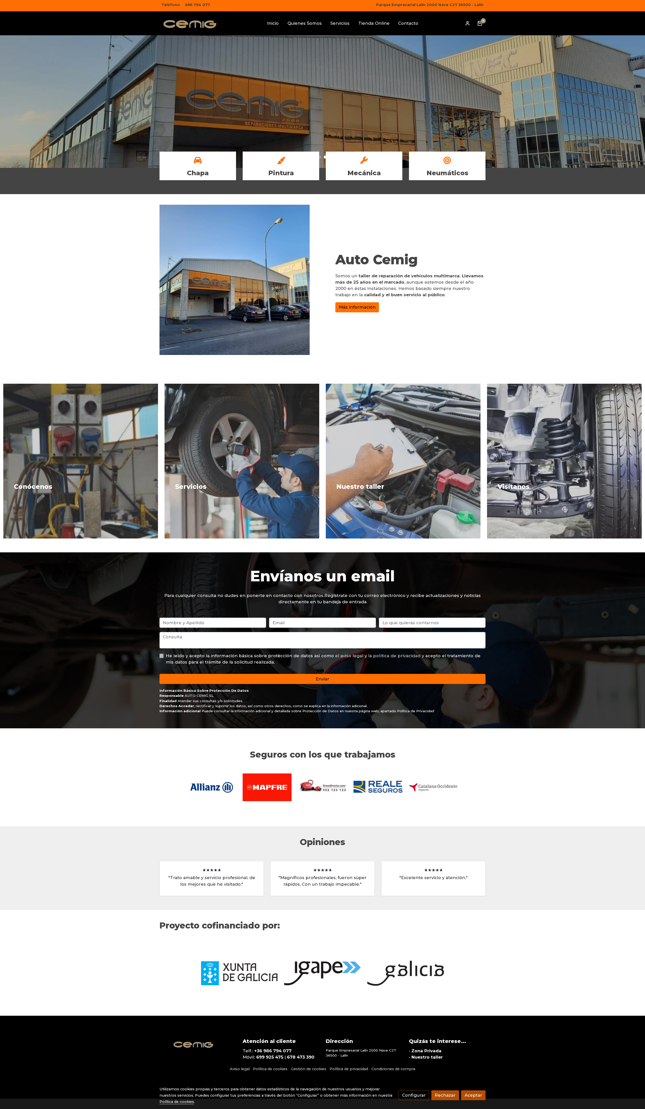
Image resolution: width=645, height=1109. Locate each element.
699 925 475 (269, 1057)
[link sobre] (198, 1043)
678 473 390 (300, 1057)
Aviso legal (240, 1069)
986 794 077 (197, 5)
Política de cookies (270, 1069)
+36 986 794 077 (273, 1050)
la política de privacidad (395, 655)
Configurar (414, 1095)
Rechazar (445, 1095)
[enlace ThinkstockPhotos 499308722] (409, 460)
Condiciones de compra (393, 1069)
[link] (192, 23)
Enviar (322, 678)
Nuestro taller (427, 1057)
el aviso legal (350, 655)
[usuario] (467, 23)
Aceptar (473, 1095)
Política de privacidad (349, 1069)
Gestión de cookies (308, 1069)
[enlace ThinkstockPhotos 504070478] (248, 460)
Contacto (193, 127)
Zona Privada (426, 1050)
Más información (357, 307)
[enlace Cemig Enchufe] (87, 460)
